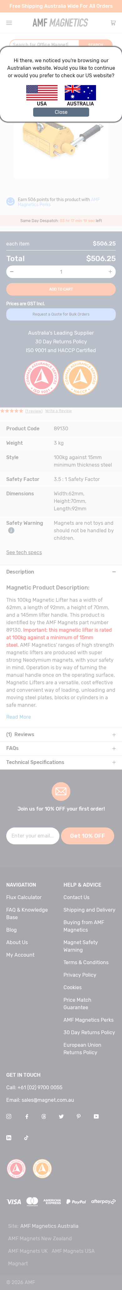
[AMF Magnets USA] (45, 105)
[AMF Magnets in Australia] (80, 105)
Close (61, 112)
